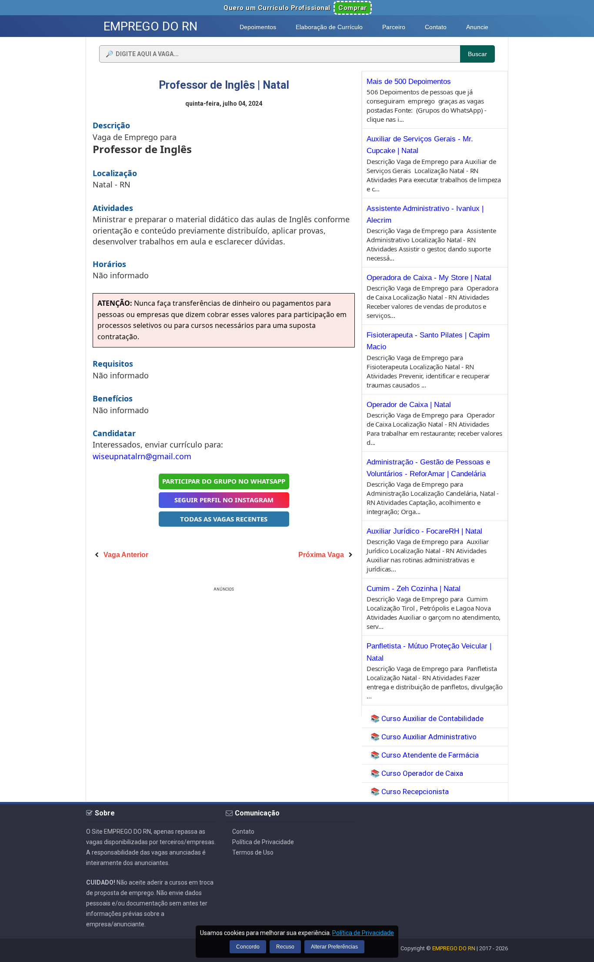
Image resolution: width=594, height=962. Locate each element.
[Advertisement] (224, 654)
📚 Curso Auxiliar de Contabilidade (427, 718)
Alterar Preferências (334, 947)
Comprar (352, 8)
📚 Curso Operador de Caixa (416, 773)
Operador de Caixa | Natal (409, 405)
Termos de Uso (253, 852)
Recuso (285, 947)
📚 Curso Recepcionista (409, 791)
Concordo (248, 947)
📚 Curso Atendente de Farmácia (424, 755)
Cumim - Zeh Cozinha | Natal (414, 589)
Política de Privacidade (263, 841)
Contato (243, 831)
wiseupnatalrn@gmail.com (142, 456)
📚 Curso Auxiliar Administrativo (423, 736)
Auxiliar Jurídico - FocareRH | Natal (424, 531)
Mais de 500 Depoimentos (409, 81)
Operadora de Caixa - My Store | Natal (429, 278)
